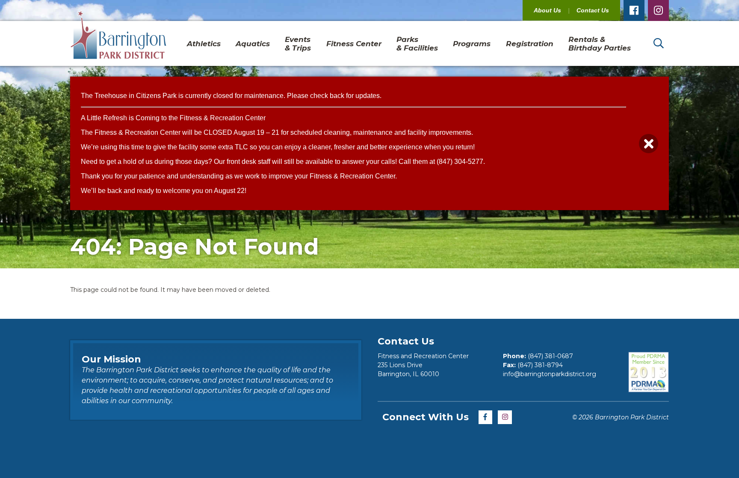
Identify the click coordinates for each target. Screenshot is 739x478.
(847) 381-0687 (550, 356)
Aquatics (253, 43)
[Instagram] (658, 10)
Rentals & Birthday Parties (599, 43)
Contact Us (592, 10)
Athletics (204, 43)
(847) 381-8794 (540, 365)
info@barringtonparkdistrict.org (549, 374)
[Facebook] (634, 10)
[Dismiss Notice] (648, 143)
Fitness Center (353, 43)
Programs (472, 43)
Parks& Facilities (417, 43)
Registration (529, 43)
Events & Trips (298, 43)
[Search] (658, 43)
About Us (547, 10)
